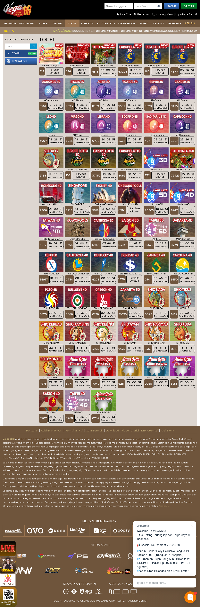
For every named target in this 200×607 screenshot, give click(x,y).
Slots (43, 23)
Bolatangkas (106, 23)
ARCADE (57, 23)
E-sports (87, 23)
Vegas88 (9, 439)
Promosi (173, 23)
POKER (144, 23)
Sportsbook (126, 23)
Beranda (10, 23)
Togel (72, 23)
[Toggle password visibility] (159, 6)
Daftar (189, 6)
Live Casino (26, 23)
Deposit (158, 23)
